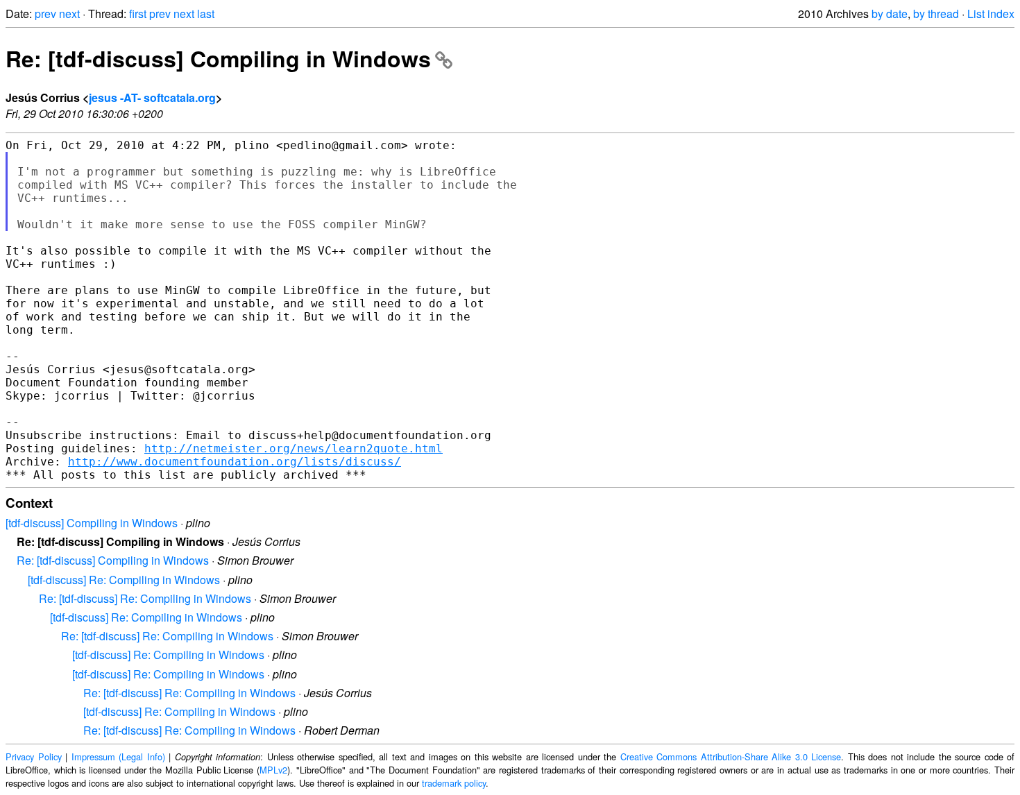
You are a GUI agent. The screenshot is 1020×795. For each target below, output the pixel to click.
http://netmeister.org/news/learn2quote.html (293, 448)
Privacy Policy (34, 756)
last (205, 14)
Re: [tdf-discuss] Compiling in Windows (218, 58)
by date (890, 14)
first (137, 14)
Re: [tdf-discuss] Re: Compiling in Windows (145, 598)
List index (990, 14)
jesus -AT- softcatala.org (152, 97)
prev (45, 14)
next (69, 14)
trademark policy (454, 782)
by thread (936, 14)
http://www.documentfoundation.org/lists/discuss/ (234, 461)
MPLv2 (273, 769)
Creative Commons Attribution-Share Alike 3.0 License (731, 756)
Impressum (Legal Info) (118, 756)
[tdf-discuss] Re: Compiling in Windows (124, 580)
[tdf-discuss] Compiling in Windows (92, 523)
